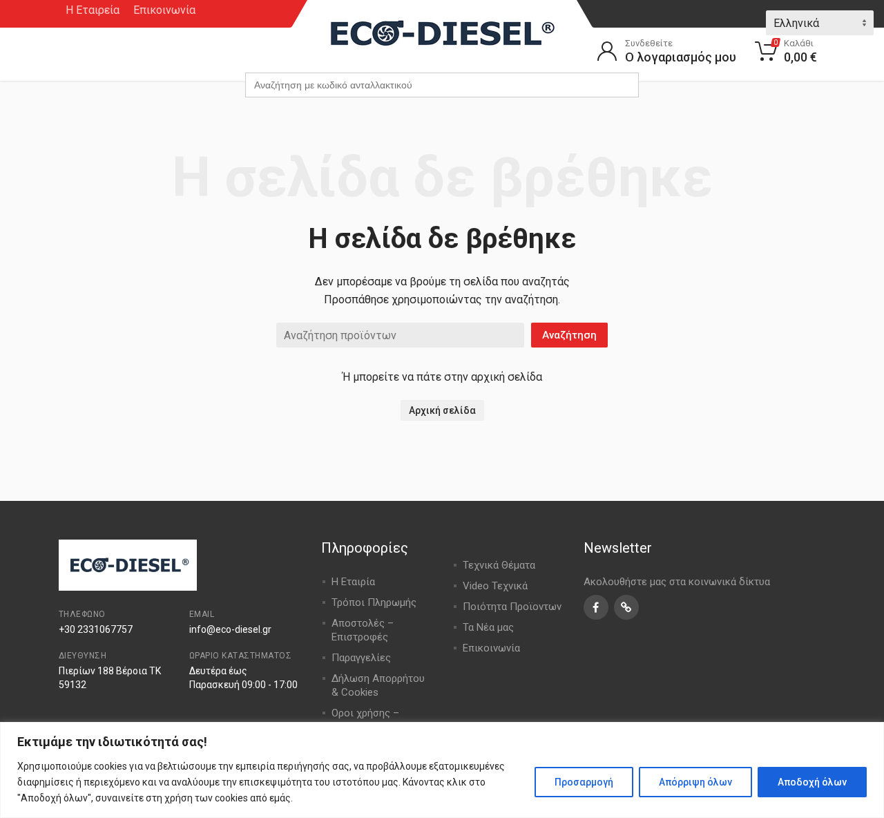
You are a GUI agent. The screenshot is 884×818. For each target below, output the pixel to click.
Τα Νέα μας (488, 627)
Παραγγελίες (361, 657)
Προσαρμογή (584, 782)
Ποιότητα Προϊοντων (512, 606)
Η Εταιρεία (92, 10)
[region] (442, 770)
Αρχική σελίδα (442, 410)
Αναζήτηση (569, 335)
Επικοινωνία (164, 10)
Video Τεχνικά (495, 586)
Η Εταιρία (353, 582)
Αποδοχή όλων (812, 782)
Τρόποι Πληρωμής (374, 602)
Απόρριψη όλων (695, 782)
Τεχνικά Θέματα (499, 565)
